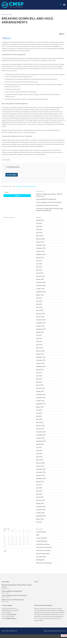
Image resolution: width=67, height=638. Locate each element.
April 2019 (39, 494)
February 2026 (40, 239)
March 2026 (39, 235)
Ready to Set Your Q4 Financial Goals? (47, 205)
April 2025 (39, 270)
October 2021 (40, 400)
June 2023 (39, 338)
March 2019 (39, 497)
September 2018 (41, 516)
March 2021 (39, 422)
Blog (35, 186)
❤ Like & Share (11, 175)
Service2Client (18, 186)
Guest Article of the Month (44, 547)
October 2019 (40, 475)
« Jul (4, 551)
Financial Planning (41, 541)
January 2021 (40, 428)
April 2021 (39, 419)
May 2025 (39, 267)
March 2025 (39, 273)
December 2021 (40, 394)
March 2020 (39, 460)
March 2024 (39, 310)
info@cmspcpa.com (10, 618)
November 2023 (41, 323)
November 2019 (41, 472)
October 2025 (40, 251)
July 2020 (39, 447)
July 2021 (39, 410)
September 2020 (41, 441)
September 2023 (41, 329)
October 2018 (40, 513)
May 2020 (39, 453)
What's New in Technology (43, 563)
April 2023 (39, 344)
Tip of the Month (41, 556)
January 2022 (40, 391)
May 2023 (39, 341)
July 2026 (39, 223)
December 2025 (40, 245)
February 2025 (40, 276)
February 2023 (40, 351)
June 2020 (39, 450)
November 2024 (41, 285)
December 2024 (40, 282)
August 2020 (40, 444)
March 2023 (39, 348)
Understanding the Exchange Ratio (46, 199)
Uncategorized (40, 559)
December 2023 (40, 320)
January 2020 (40, 466)
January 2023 (40, 354)
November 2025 (41, 248)
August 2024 (40, 295)
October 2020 (40, 438)
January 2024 (40, 316)
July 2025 (39, 260)
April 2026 (39, 232)
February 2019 (40, 500)
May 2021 (39, 416)
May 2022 (39, 379)
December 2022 (40, 357)
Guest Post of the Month (43, 550)
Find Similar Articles (12, 167)
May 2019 (39, 491)
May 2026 (39, 229)
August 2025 (40, 257)
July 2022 (39, 372)
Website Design (47, 631)
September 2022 (41, 366)
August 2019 (40, 481)
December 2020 (40, 432)
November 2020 (41, 435)
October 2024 (40, 288)
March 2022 (39, 385)
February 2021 (40, 425)
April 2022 (39, 382)
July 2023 (39, 335)
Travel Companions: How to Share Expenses (49, 202)
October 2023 (40, 326)
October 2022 (40, 363)
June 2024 (39, 301)
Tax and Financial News (43, 553)
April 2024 (39, 307)
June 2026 (39, 226)
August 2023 (40, 332)
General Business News (43, 544)
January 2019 (40, 503)
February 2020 (40, 463)
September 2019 (41, 478)
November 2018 (41, 509)
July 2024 (39, 298)
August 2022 (40, 369)
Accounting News (29, 186)
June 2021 (39, 413)
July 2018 (39, 522)
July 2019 (39, 484)
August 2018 (40, 519)
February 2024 (40, 313)
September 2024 (41, 291)
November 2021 (41, 397)
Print (62, 34)
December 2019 (40, 469)
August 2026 (40, 220)
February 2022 (40, 388)
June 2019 (39, 488)
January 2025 (40, 279)
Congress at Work (41, 538)
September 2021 (41, 404)
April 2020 (39, 456)
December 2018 (40, 506)
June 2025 (39, 264)
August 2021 (40, 407)
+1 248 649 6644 (11, 614)
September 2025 (41, 254)
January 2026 (40, 242)
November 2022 (41, 360)
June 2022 (39, 376)
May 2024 (39, 304)
